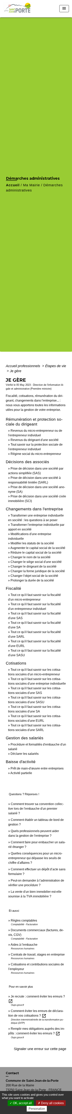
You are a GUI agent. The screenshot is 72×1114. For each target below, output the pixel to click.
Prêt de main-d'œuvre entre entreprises (37, 768)
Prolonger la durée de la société (32, 580)
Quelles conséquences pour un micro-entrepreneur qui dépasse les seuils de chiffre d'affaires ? (35, 858)
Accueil (13, 185)
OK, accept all (22, 1103)
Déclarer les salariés (25, 753)
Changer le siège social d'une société (36, 561)
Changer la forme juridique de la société (38, 571)
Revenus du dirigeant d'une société (35, 440)
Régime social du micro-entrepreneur (36, 453)
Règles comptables (24, 920)
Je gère (15, 371)
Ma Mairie (31, 185)
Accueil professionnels (23, 366)
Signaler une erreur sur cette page (40, 1049)
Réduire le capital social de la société (36, 552)
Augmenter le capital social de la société (37, 548)
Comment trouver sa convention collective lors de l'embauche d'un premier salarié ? (36, 808)
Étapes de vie (55, 366)
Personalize (37, 1108)
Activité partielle (21, 773)
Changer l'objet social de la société (34, 575)
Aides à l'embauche (24, 944)
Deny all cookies (52, 1103)
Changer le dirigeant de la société (33, 566)
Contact (12, 1073)
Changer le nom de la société (30, 557)
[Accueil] (18, 8)
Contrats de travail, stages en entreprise (38, 954)
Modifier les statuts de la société (32, 543)
